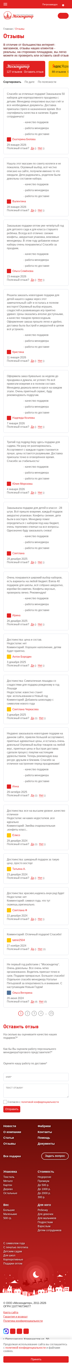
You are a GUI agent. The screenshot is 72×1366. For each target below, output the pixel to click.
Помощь (44, 1137)
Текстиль (8, 1177)
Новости (9, 1126)
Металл (8, 1181)
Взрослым (44, 1226)
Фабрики (44, 1126)
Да (32, 148)
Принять (36, 1359)
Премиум (43, 1181)
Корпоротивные (13, 1259)
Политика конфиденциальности (23, 1320)
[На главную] (18, 16)
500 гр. (7, 1218)
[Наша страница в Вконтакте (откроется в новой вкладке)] (12, 1331)
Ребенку (43, 1210)
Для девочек (45, 1214)
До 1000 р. (44, 1189)
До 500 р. (43, 1185)
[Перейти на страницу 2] (56, 1013)
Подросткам (45, 1222)
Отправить (11, 1109)
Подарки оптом (12, 1263)
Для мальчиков (47, 1218)
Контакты (45, 1132)
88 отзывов (59, 71)
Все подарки (12, 1156)
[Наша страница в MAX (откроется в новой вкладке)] (6, 1331)
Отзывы (9, 1143)
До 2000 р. (44, 1193)
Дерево (8, 1189)
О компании (12, 1132)
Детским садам (12, 1251)
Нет (40, 148)
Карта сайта (10, 1312)
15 (51, 1013)
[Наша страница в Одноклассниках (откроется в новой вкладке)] (19, 1331)
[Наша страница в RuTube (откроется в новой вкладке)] (26, 1331)
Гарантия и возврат (15, 1316)
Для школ (9, 1255)
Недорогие (44, 1177)
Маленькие (10, 1214)
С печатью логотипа (15, 1247)
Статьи (8, 1137)
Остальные (10, 1193)
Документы (46, 1143)
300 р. (41, 1197)
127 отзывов (14, 71)
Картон (7, 1185)
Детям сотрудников (49, 1230)
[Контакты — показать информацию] (63, 16)
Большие (9, 1210)
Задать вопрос (55, 1155)
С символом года (14, 1243)
